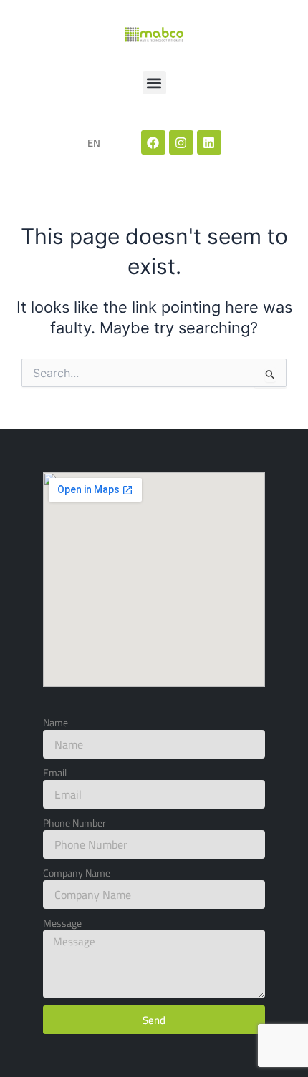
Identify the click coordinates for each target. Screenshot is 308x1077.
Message (62, 923)
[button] (154, 82)
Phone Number (74, 823)
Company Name (76, 873)
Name (55, 723)
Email (55, 773)
